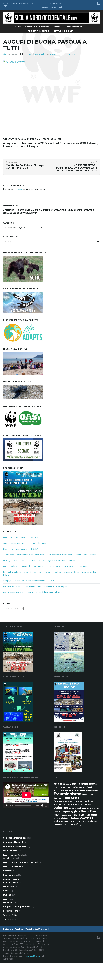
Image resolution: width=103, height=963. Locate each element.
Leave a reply (39, 54)
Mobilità (7, 895)
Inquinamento (10, 875)
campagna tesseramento (59, 54)
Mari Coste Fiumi (11, 879)
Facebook (57, 3)
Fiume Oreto (70, 798)
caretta (76, 783)
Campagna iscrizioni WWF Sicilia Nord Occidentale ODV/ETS (29, 580)
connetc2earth (66, 787)
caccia (68, 784)
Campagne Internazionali (15, 838)
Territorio (8, 919)
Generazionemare (64, 801)
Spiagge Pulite (10, 915)
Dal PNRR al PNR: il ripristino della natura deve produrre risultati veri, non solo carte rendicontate (45, 566)
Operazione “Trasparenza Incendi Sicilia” (20, 549)
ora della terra (78, 804)
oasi (68, 804)
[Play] (6, 805)
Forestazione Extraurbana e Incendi (20, 862)
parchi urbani (75, 808)
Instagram (46, 3)
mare (56, 804)
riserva (64, 815)
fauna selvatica (88, 794)
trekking (58, 821)
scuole (77, 815)
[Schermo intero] (46, 805)
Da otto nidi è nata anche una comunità (20, 537)
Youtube (44, 7)
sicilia (85, 814)
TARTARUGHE (87, 818)
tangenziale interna (62, 818)
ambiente (59, 783)
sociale (93, 814)
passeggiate (72, 811)
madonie (89, 801)
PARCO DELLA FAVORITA (90, 808)
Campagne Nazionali (13, 842)
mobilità (63, 804)
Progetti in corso (39, 31)
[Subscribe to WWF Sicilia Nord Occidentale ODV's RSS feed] (98, 3)
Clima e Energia (10, 882)
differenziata (79, 787)
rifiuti (57, 814)
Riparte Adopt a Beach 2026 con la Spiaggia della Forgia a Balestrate (33, 592)
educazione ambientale (73, 790)
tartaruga (76, 818)
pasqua (72, 54)
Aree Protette (10, 858)
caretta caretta (88, 783)
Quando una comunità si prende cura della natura (24, 543)
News (30, 54)
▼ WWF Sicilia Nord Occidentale (43, 26)
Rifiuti (6, 890)
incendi (79, 801)
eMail (60, 7)
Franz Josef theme (32, 956)
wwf (74, 824)
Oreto (88, 804)
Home (18, 26)
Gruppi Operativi (77, 26)
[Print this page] (5, 54)
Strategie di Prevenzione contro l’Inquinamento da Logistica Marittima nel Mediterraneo (41, 560)
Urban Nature (70, 821)
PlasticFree (88, 811)
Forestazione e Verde (13, 855)
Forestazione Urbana (13, 866)
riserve (70, 815)
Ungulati (7, 870)
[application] (26, 795)
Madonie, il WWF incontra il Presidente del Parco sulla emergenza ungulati (35, 586)
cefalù (56, 787)
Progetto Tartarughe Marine (17, 906)
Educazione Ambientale (14, 846)
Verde (86, 821)
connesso (18, 189)
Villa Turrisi (65, 825)
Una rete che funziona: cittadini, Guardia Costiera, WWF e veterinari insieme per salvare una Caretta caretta (49, 554)
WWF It (53, 7)
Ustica (79, 821)
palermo (61, 807)
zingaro (81, 825)
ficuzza (57, 797)
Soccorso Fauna (10, 911)
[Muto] (41, 805)
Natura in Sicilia (64, 31)
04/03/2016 (12, 54)
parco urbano (59, 812)
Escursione (91, 790)
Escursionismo (67, 793)
